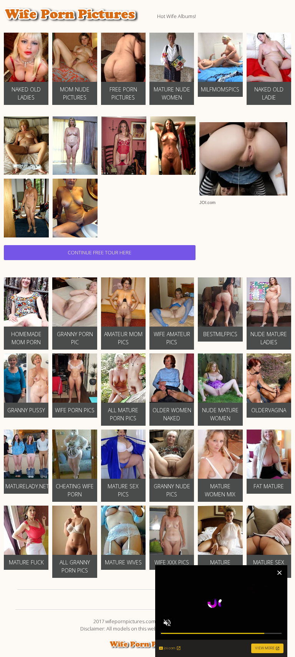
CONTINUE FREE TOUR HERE (99, 252)
